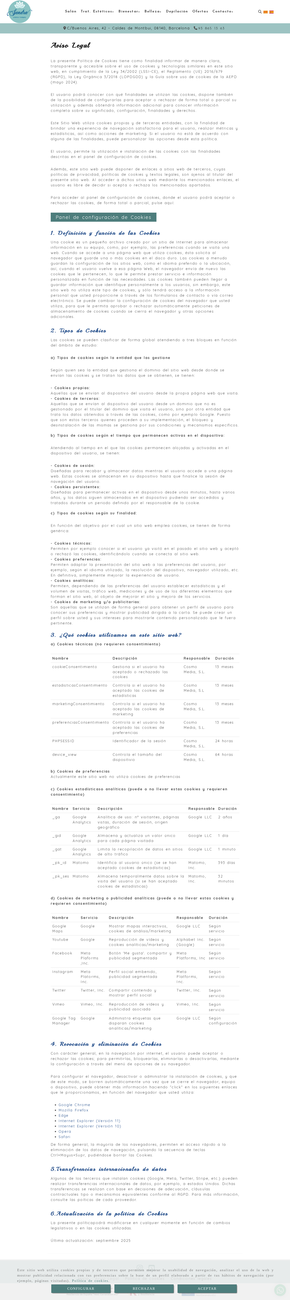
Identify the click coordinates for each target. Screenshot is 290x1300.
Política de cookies (90, 1281)
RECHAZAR (144, 1289)
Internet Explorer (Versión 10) (90, 1126)
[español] (271, 11)
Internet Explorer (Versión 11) (90, 1121)
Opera (65, 1131)
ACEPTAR (207, 1289)
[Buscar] (260, 11)
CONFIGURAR (81, 1289)
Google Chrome (75, 1105)
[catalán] (265, 11)
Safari (65, 1137)
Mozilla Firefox (74, 1110)
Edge (64, 1115)
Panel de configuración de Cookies (104, 217)
